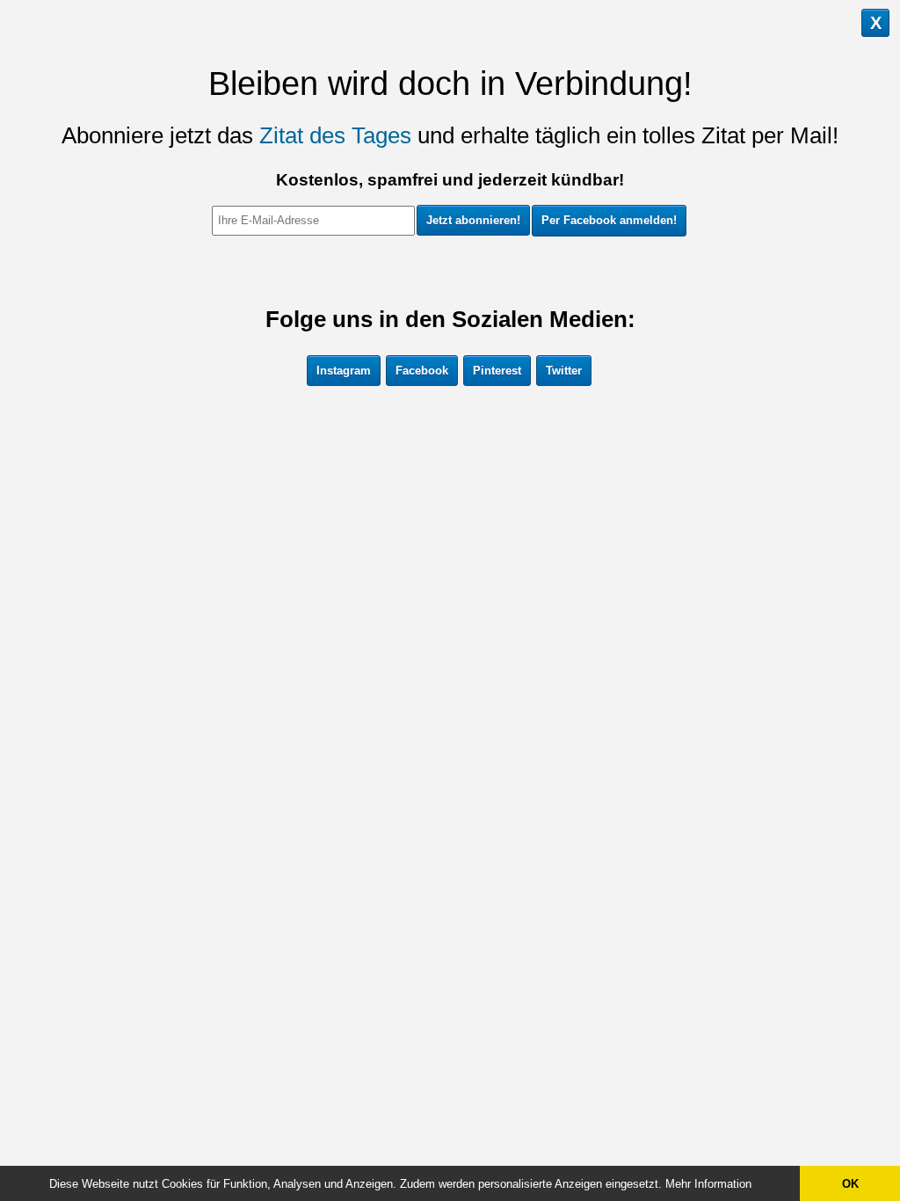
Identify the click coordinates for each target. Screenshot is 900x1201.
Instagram (343, 370)
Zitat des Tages (335, 135)
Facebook (422, 370)
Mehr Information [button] (708, 1183)
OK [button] (850, 1183)
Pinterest (497, 370)
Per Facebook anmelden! (609, 220)
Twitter (564, 370)
